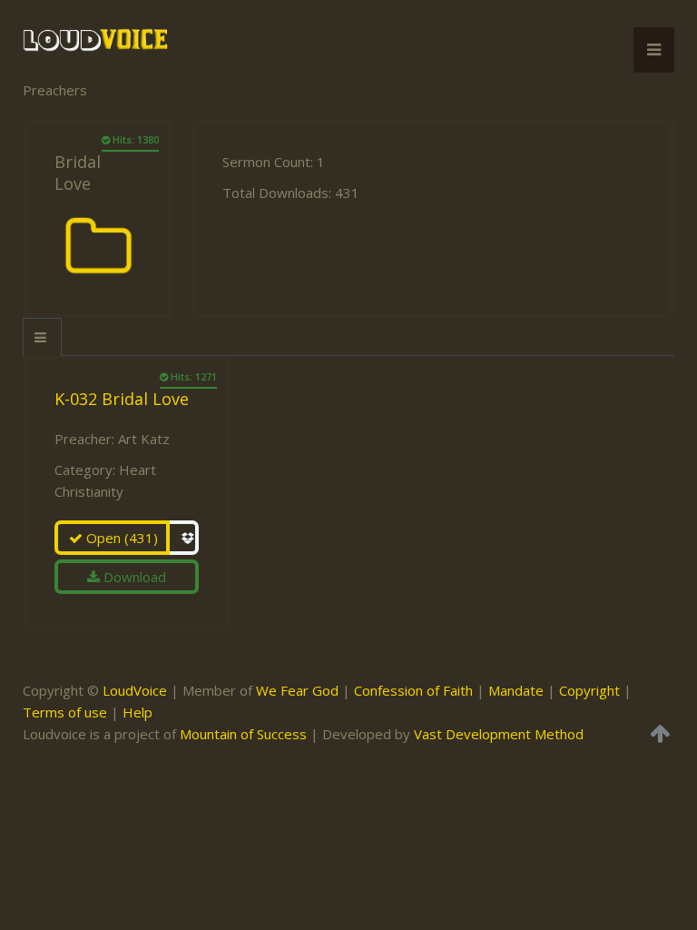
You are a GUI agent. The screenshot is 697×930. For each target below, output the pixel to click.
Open (120, 538)
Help (137, 712)
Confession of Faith (413, 690)
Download (133, 577)
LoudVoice (135, 690)
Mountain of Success (243, 734)
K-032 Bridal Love (121, 399)
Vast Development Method (499, 734)
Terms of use (65, 712)
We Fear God (297, 690)
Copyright (589, 690)
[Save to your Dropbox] (184, 537)
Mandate (516, 690)
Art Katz (144, 439)
